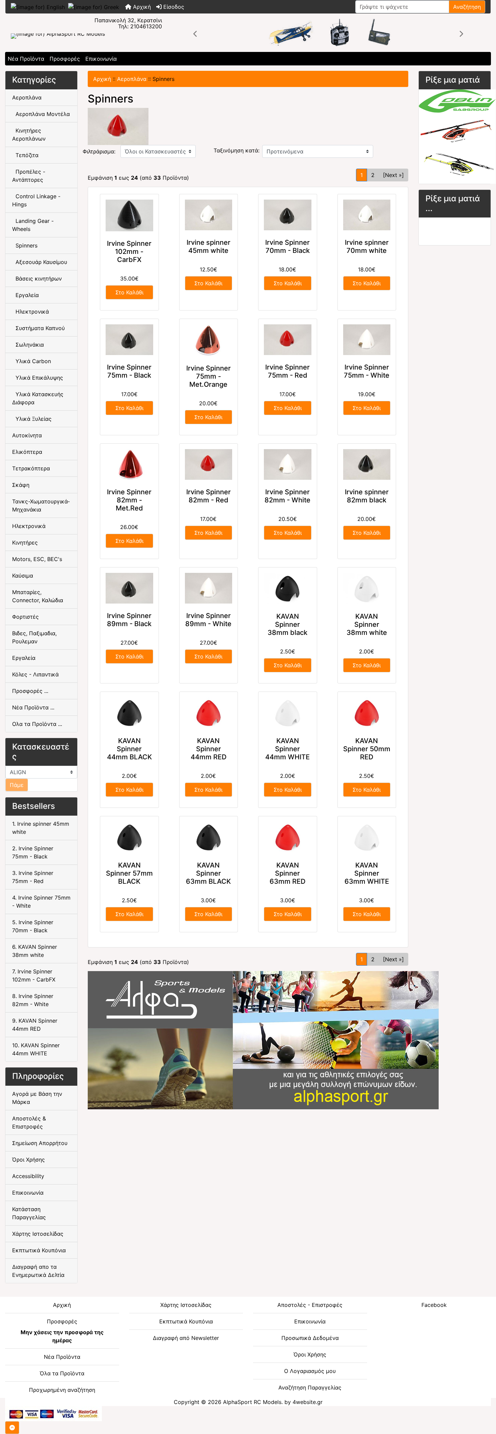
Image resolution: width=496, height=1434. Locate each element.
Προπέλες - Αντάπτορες (28, 175)
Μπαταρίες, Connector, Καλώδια (37, 596)
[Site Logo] (86, 36)
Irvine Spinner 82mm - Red (208, 496)
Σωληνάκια (28, 344)
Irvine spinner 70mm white (367, 246)
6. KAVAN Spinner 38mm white (34, 950)
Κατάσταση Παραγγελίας (29, 1213)
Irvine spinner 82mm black (367, 496)
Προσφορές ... (30, 690)
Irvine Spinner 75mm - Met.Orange (208, 376)
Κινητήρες (25, 542)
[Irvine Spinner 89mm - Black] (129, 588)
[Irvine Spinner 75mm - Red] (287, 339)
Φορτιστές (25, 616)
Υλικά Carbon (31, 361)
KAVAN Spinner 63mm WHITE (367, 873)
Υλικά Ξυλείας (32, 418)
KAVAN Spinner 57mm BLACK (129, 873)
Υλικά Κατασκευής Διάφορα (37, 398)
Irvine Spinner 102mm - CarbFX (129, 251)
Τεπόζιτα (25, 155)
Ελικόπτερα (27, 451)
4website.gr (308, 1402)
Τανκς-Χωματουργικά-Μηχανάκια (41, 505)
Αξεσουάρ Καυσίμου (39, 262)
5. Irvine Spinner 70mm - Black (32, 926)
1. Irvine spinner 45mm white (40, 827)
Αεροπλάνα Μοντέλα (41, 114)
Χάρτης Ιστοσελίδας (37, 1233)
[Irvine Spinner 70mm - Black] (287, 215)
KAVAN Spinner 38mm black (287, 624)
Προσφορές (65, 58)
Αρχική (141, 6)
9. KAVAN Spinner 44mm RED (34, 1024)
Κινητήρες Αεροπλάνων (29, 134)
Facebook (434, 1304)
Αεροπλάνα (131, 79)
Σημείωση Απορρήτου (39, 1143)
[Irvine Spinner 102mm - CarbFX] (129, 215)
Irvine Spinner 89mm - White (208, 620)
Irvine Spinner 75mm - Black (129, 371)
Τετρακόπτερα (31, 468)
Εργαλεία (25, 295)
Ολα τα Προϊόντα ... (37, 724)
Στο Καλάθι (129, 292)
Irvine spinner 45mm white (208, 246)
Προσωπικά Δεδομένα (310, 1338)
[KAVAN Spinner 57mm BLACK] (129, 837)
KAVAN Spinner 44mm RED (208, 749)
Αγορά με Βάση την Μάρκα (37, 1097)
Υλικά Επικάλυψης (37, 377)
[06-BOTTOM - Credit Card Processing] (53, 1413)
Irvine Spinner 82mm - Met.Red (129, 500)
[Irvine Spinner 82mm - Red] (208, 464)
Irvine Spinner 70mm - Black (287, 246)
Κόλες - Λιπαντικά (35, 674)
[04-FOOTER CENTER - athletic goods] (263, 1039)
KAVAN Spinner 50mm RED (366, 749)
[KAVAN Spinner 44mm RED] (208, 713)
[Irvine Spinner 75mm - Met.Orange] (208, 340)
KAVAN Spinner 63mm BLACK (208, 873)
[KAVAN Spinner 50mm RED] (367, 713)
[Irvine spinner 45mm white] (208, 215)
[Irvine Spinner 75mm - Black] (129, 339)
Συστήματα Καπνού (38, 328)
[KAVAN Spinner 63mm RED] (287, 837)
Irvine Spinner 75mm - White (366, 371)
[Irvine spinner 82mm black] (367, 464)
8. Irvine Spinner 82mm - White (32, 1000)
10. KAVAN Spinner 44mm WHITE (36, 1049)
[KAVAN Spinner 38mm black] (287, 588)
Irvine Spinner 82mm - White (287, 496)
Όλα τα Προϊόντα (62, 1373)
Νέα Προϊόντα (26, 58)
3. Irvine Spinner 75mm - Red (32, 877)
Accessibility (28, 1176)
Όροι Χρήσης (28, 1159)
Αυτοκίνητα (27, 435)
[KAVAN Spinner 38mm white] (367, 588)
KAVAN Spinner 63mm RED (287, 873)
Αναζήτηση (467, 6)
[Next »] (393, 175)
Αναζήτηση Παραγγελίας (309, 1387)
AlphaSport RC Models (252, 1402)
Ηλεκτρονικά (30, 311)
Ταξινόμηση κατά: (236, 150)
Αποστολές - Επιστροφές (309, 1304)
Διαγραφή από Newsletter (186, 1338)
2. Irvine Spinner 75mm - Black (32, 852)
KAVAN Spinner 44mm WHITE (287, 749)
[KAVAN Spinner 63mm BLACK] (208, 837)
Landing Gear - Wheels (33, 224)
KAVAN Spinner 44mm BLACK (129, 749)
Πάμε (17, 785)
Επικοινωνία (101, 58)
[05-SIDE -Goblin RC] (457, 136)
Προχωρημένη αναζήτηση (62, 1389)
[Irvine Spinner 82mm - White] (287, 464)
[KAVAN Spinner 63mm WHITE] (367, 837)
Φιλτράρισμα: (99, 151)
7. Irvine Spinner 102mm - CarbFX (33, 975)
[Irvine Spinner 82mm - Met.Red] (129, 464)
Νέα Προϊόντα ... (33, 707)
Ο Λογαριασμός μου (310, 1371)
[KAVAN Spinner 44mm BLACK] (129, 713)
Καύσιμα (22, 575)
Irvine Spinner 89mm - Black (129, 620)
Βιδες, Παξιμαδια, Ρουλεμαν (34, 637)
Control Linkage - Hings (36, 200)
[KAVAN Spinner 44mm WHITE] (287, 713)
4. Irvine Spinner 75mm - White (41, 901)
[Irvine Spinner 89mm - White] (208, 588)
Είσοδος (173, 6)
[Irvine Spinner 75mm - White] (367, 339)
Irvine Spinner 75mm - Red (287, 371)
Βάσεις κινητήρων (37, 278)
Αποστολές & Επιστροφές (29, 1122)
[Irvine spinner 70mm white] (367, 215)
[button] (195, 34)
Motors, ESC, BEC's (37, 559)
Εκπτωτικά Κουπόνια (39, 1250)
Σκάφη (20, 484)
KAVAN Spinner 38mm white (367, 624)
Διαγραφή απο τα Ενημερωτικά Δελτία (38, 1270)
